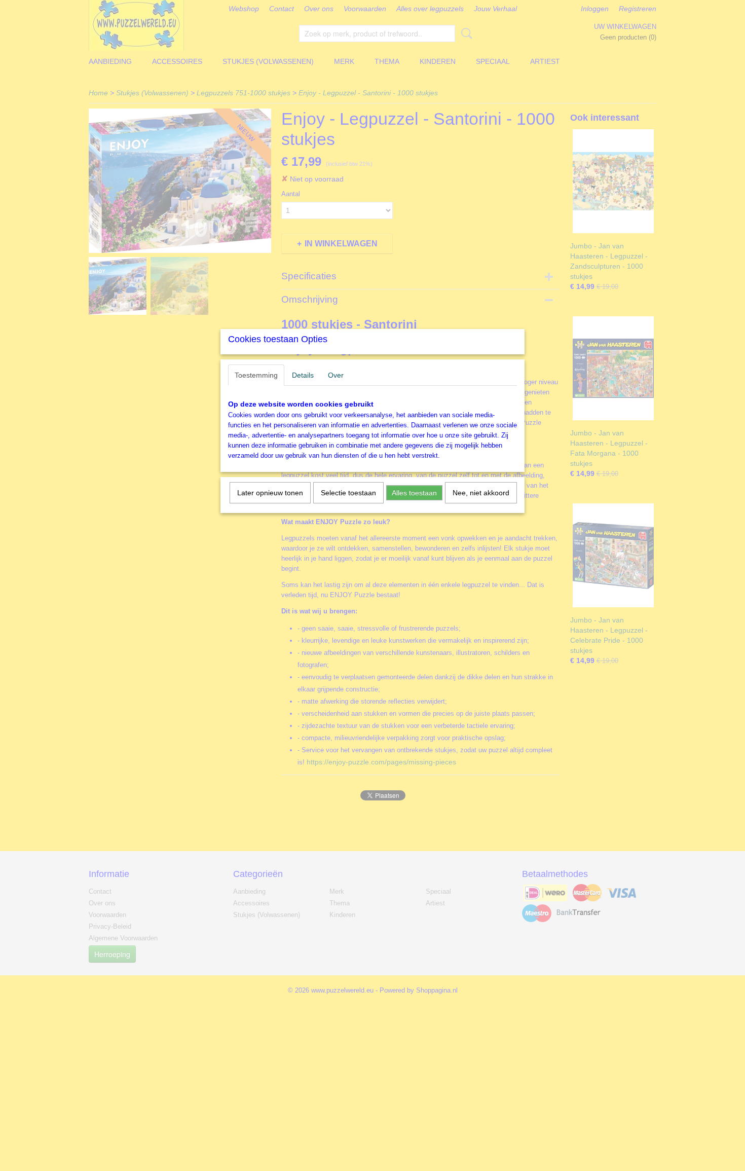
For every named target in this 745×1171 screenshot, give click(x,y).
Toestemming (256, 375)
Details (303, 375)
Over (336, 375)
